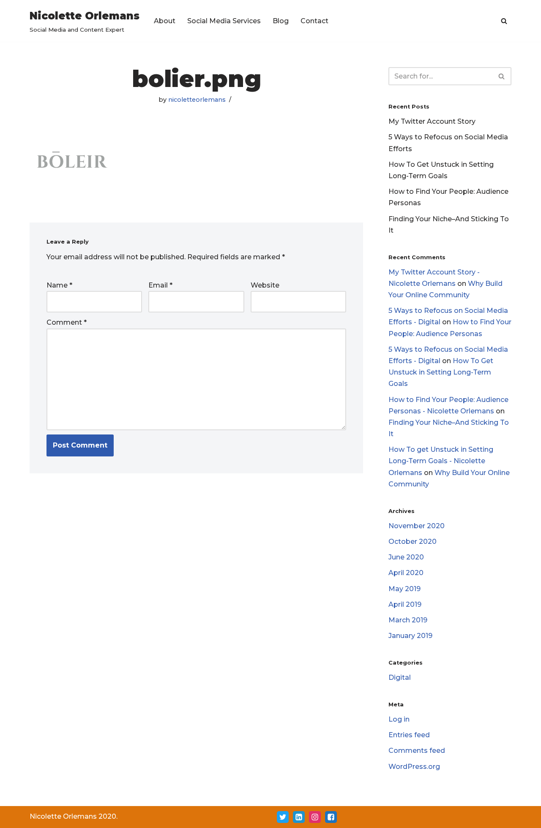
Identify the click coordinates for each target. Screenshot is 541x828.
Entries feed (409, 735)
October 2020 (412, 542)
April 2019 (404, 604)
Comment (66, 322)
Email (160, 285)
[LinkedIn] (299, 817)
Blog (281, 21)
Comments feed (416, 751)
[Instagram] (315, 817)
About (164, 21)
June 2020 (406, 557)
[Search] (504, 21)
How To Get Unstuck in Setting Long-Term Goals (440, 372)
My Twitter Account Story (431, 121)
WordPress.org (414, 767)
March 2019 (407, 620)
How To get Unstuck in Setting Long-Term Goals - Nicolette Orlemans (440, 460)
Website (265, 285)
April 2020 (406, 573)
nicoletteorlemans (197, 99)
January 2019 (410, 636)
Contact (314, 21)
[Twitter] (283, 817)
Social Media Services (224, 21)
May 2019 (404, 589)
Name (59, 285)
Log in (399, 719)
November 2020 (416, 526)
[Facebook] (331, 817)
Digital (399, 677)
